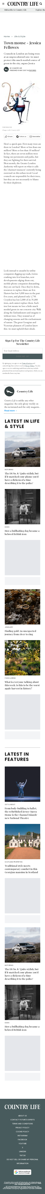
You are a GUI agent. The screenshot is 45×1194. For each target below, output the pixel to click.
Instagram (22, 1135)
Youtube (22, 1143)
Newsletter (36, 136)
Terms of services (27, 363)
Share (10, 136)
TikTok (23, 1155)
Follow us (22, 136)
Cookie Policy (22, 1131)
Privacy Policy (22, 1127)
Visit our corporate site (27, 1183)
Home (7, 36)
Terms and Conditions (22, 1123)
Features (32, 70)
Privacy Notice (29, 366)
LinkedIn (22, 1151)
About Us (22, 1115)
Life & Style (19, 36)
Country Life (17, 68)
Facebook (22, 1139)
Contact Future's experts (22, 1119)
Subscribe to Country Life (15, 10)
